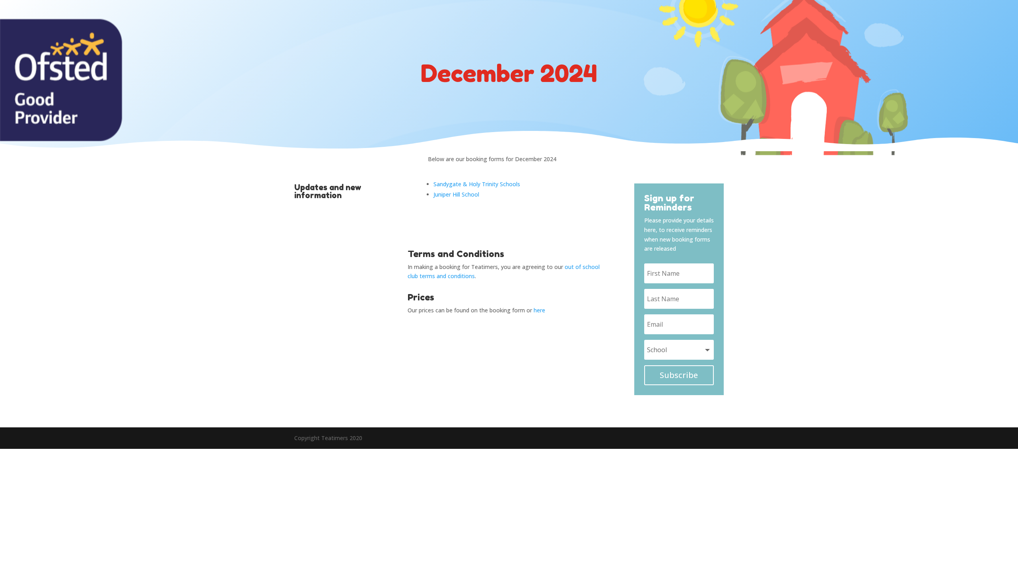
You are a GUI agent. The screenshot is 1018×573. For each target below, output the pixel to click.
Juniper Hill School (456, 194)
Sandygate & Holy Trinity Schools (476, 184)
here (539, 310)
